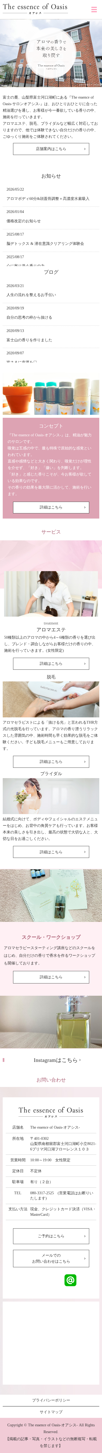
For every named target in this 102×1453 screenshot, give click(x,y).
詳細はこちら (51, 507)
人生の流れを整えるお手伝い (31, 295)
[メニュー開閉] (94, 9)
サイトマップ (51, 1412)
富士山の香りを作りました (29, 340)
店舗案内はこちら (51, 149)
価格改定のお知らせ (24, 221)
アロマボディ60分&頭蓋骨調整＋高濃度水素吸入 (48, 199)
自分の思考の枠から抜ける (29, 317)
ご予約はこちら (51, 1236)
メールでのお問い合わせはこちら (51, 1258)
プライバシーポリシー (51, 1400)
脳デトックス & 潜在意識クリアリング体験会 (45, 244)
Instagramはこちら (55, 1060)
